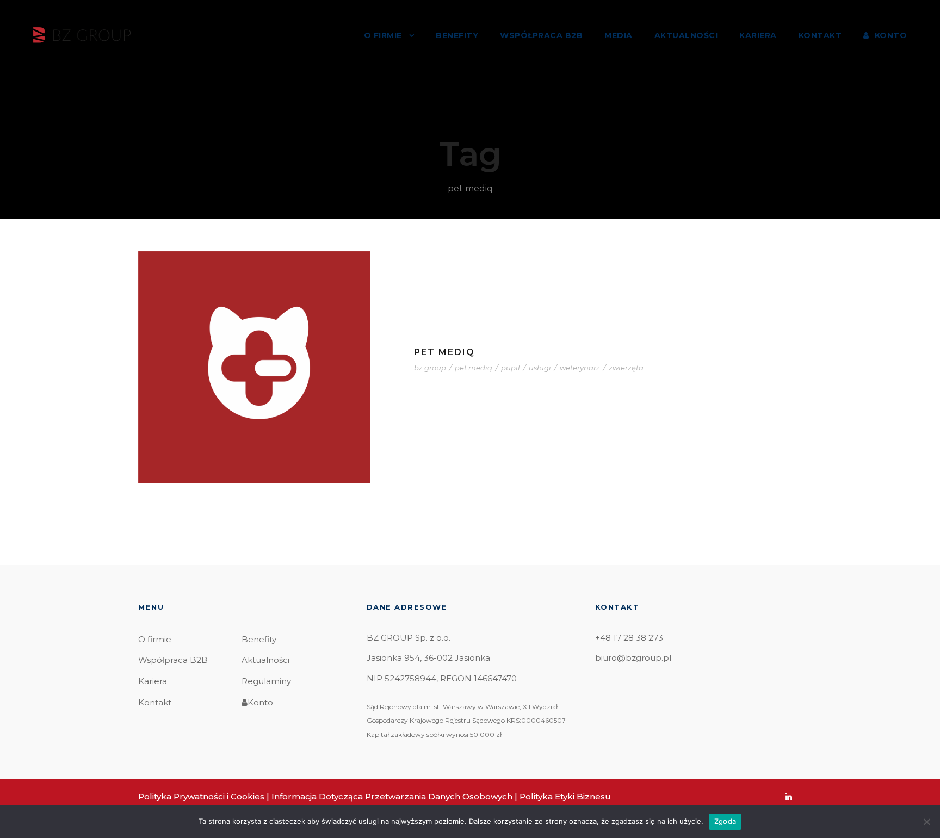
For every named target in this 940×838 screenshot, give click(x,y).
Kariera (152, 681)
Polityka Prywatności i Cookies (201, 796)
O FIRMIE (383, 35)
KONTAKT (820, 35)
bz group (430, 367)
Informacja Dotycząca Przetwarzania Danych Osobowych (391, 796)
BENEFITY (457, 35)
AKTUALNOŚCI (686, 35)
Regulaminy (266, 681)
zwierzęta (626, 367)
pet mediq (473, 367)
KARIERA (758, 35)
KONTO (891, 35)
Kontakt (154, 702)
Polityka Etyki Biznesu (565, 796)
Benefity (259, 639)
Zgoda (725, 821)
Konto (260, 702)
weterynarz (580, 367)
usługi (540, 367)
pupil (510, 367)
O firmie (154, 639)
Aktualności (265, 660)
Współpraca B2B (173, 660)
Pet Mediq (444, 352)
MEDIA (618, 35)
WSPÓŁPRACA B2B (541, 35)
